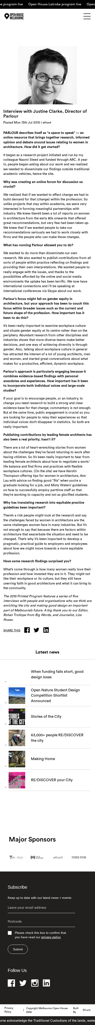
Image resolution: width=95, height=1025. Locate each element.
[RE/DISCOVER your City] (50, 781)
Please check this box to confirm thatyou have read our (40, 935)
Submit (18, 949)
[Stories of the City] (50, 718)
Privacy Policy (8, 1010)
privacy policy (51, 937)
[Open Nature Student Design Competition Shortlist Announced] (50, 696)
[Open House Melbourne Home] (19, 16)
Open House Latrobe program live (51, 4)
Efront (87, 1010)
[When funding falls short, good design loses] (50, 675)
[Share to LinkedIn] (47, 630)
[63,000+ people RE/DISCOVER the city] (50, 739)
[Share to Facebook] (28, 630)
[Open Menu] (87, 16)
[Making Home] (50, 760)
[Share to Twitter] (37, 630)
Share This (11, 630)
